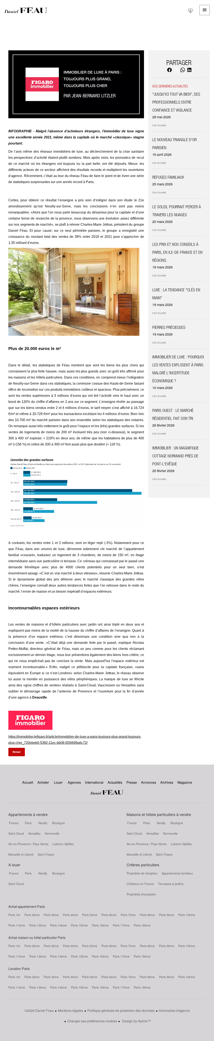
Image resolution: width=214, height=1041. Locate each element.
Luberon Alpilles (63, 844)
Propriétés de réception (142, 873)
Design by (136, 1021)
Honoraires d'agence (174, 1010)
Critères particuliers (143, 864)
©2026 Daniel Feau (39, 1010)
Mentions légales (70, 1010)
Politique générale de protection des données (121, 1010)
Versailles (34, 833)
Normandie (52, 833)
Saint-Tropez (46, 854)
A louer (14, 864)
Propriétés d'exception (141, 894)
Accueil (26, 10)
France (13, 823)
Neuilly (42, 823)
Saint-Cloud (16, 833)
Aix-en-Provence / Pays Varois (28, 844)
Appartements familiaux (177, 873)
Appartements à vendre (28, 814)
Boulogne (58, 823)
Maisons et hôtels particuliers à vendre (159, 814)
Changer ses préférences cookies (92, 1021)
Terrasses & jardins (170, 884)
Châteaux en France (140, 884)
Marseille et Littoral (20, 854)
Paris (28, 823)
